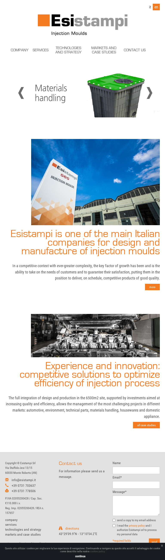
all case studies (146, 425)
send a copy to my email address (136, 520)
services (11, 525)
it (150, 7)
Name (117, 463)
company (11, 520)
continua (80, 556)
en (156, 7)
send (154, 542)
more (152, 287)
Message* (120, 492)
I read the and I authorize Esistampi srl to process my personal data (137, 530)
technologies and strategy (23, 529)
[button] (27, 93)
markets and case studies (23, 534)
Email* (117, 477)
